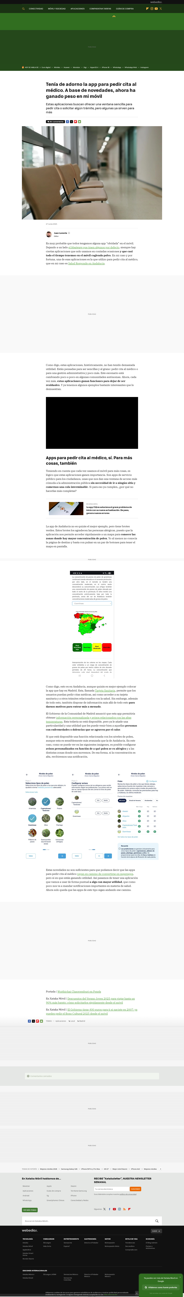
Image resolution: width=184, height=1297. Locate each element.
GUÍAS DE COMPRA (125, 8)
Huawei (66, 67)
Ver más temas (29, 1210)
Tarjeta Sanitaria (105, 690)
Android (26, 1195)
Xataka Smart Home (28, 1254)
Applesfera (27, 1249)
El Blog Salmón (151, 1242)
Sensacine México (71, 1274)
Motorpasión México (110, 1275)
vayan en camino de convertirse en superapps (105, 874)
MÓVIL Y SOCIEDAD (57, 8)
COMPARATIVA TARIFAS (100, 8)
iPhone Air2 (135, 1169)
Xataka (25, 1242)
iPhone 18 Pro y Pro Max (90, 1169)
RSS (124, 1209)
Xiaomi (73, 1186)
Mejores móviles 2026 (48, 1169)
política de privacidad (128, 1194)
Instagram (151, 8)
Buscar (157, 1221)
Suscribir (135, 1189)
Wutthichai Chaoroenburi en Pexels (79, 991)
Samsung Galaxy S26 (69, 1169)
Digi (85, 67)
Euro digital (46, 67)
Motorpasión (110, 1242)
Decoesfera (129, 1246)
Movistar (76, 67)
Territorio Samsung (79, 1190)
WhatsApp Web (131, 67)
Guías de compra (54, 1190)
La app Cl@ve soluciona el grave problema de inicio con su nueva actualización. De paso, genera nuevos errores (109, 510)
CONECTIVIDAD (36, 8)
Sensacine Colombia (68, 1279)
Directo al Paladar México (91, 1275)
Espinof (66, 1246)
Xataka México (28, 1274)
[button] (61, 232)
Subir (154, 1231)
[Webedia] (156, 2)
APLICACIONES (77, 8)
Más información (110, 1294)
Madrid (82, 1021)
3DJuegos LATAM (49, 1274)
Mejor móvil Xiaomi (120, 1169)
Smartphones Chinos (55, 1200)
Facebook (67, 121)
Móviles (57, 67)
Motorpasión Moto (112, 1246)
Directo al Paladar (91, 1242)
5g (48, 1195)
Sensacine (68, 1242)
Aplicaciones (60, 1021)
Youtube (156, 8)
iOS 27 (106, 1169)
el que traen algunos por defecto (93, 247)
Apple (49, 1186)
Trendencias (130, 1242)
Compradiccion (131, 1249)
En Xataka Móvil (92, 504)
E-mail (79, 121)
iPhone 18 (105, 67)
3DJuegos (47, 1242)
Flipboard (147, 8)
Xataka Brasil (28, 1278)
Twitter (160, 8)
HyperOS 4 (94, 67)
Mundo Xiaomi (28, 1258)
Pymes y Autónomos (150, 1247)
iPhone (73, 1195)
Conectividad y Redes (79, 1200)
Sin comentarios (56, 121)
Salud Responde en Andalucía (86, 263)
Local (72, 1021)
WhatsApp (117, 67)
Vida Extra (47, 1246)
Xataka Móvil (28, 1246)
